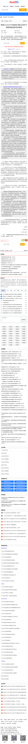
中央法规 (6, 21)
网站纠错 (19, 727)
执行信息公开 (20, 721)
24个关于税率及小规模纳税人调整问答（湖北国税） (11, 363)
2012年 (23, 335)
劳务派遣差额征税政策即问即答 (8, 300)
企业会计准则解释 (5, 459)
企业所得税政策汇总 (20, 481)
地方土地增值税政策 (20, 490)
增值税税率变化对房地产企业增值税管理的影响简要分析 (12, 360)
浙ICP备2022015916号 (17, 734)
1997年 (23, 326)
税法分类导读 (7, 487)
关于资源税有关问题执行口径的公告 (8, 622)
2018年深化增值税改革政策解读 (7, 399)
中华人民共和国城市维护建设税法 (8, 610)
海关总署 (25, 719)
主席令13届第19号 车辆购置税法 (9, 524)
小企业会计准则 (4, 450)
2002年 (4, 331)
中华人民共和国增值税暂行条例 (7, 551)
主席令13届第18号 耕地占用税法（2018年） (12, 527)
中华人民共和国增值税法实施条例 (8, 560)
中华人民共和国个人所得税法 (7, 592)
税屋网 (2, 727)
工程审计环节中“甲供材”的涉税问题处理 (9, 383)
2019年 (17, 340)
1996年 (17, 326)
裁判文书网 (9, 723)
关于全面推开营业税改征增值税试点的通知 (10, 563)
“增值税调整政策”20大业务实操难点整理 (9, 397)
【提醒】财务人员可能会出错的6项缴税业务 (10, 389)
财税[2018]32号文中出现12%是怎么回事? (9, 437)
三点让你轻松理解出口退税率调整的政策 (9, 393)
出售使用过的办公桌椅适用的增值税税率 (9, 268)
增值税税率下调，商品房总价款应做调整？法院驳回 (11, 274)
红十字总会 (15, 721)
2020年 (23, 340)
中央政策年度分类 (20, 484)
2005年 (23, 331)
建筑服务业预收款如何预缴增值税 (8, 407)
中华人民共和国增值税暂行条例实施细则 (9, 554)
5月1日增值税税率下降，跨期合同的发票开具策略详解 (12, 409)
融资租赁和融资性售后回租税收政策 (8, 391)
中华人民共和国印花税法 (6, 613)
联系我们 (14, 727)
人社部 (17, 719)
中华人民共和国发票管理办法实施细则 (9, 673)
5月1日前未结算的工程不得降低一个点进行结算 (10, 403)
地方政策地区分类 (20, 487)
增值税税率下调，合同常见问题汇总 (8, 367)
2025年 (4, 344)
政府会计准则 (4, 465)
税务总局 (13, 719)
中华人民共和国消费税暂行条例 (7, 566)
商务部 (9, 719)
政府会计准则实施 (5, 473)
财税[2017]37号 (14, 69)
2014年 (10, 338)
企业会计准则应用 (5, 456)
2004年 (17, 331)
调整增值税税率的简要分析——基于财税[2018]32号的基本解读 (14, 416)
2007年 (10, 333)
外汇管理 (10, 721)
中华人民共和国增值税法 (6, 557)
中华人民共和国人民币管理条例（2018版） (12, 512)
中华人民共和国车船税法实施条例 (8, 634)
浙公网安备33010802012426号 (6, 734)
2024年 (23, 342)
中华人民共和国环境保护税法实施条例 (9, 655)
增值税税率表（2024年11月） (7, 262)
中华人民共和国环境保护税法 (7, 652)
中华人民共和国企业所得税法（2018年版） (12, 701)
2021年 (4, 342)
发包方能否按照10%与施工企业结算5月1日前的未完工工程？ (13, 413)
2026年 (10, 344)
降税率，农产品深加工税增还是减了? (8, 439)
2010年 (10, 335)
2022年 (10, 342)
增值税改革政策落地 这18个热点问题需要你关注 (10, 395)
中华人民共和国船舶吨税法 (6, 658)
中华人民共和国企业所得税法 (7, 586)
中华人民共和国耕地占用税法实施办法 (9, 649)
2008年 (17, 333)
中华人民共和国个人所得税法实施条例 (9, 595)
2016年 (23, 338)
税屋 (2, 21)
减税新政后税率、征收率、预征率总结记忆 (10, 351)
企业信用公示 (3, 723)
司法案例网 (14, 723)
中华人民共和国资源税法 (6, 619)
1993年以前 (4, 335)
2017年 (4, 340)
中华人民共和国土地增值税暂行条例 (8, 625)
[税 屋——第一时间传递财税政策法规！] (14, 3)
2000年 (17, 329)
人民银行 (2, 721)
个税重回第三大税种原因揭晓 (8, 17)
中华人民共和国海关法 (5, 577)
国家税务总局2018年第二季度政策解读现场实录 (10, 371)
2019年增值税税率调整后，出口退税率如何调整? (11, 266)
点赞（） (5, 240)
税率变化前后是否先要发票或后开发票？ (9, 353)
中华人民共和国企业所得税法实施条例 (9, 589)
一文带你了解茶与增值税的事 (7, 373)
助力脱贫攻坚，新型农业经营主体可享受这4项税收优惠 (12, 434)
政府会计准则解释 (5, 470)
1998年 (4, 329)
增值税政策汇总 (7, 481)
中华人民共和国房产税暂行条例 (7, 601)
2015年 (17, 338)
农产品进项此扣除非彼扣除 (6, 375)
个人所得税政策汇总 (7, 484)
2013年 (4, 338)
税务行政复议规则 (5, 678)
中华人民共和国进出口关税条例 (7, 580)
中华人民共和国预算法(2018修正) (10, 539)
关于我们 (5, 727)
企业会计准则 (4, 453)
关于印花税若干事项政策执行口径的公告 (9, 616)
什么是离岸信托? (6, 302)
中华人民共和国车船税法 (6, 631)
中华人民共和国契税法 (5, 640)
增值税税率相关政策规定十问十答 (8, 260)
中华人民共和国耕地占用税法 (7, 646)
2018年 (10, 21)
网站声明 (10, 727)
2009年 (23, 333)
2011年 (17, 335)
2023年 (17, 342)
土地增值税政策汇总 (7, 490)
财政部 (5, 719)
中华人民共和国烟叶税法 (6, 637)
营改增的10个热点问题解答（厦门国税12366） (11, 381)
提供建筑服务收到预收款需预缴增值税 (9, 401)
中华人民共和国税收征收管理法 (7, 664)
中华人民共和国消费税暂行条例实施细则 (9, 569)
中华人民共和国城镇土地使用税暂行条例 (9, 604)
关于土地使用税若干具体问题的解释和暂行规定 (10, 607)
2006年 (4, 333)
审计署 (6, 721)
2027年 (17, 344)
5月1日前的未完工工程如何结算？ (8, 377)
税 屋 (5, 30)
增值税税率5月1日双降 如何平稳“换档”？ (9, 355)
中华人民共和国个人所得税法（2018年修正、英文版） (14, 704)
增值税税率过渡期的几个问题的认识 (8, 357)
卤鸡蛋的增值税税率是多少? (7, 270)
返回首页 (25, 21)
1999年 (10, 329)
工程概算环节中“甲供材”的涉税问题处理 (9, 379)
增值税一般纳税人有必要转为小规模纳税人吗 (10, 405)
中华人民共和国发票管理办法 (7, 670)
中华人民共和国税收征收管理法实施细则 (9, 667)
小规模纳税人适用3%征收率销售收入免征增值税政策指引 (12, 441)
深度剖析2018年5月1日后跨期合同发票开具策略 (10, 369)
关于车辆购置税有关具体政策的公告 (8, 574)
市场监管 (20, 719)
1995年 (10, 326)
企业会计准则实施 (5, 462)
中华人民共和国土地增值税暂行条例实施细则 (10, 628)
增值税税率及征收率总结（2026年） (8, 257)
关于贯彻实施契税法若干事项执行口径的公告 (10, 643)
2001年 (23, 329)
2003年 (10, 331)
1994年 (4, 326)
